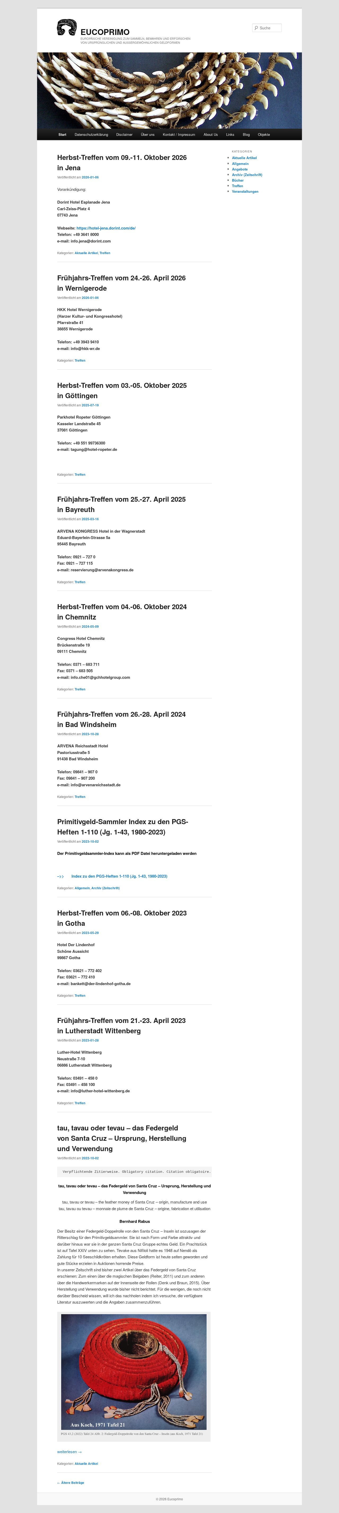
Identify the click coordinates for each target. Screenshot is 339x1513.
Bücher (238, 180)
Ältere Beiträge (70, 1482)
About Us (211, 134)
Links (230, 134)
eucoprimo (105, 31)
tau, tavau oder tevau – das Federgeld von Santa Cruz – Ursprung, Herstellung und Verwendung (121, 1138)
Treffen (105, 252)
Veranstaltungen (245, 191)
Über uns (148, 134)
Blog (246, 134)
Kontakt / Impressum (179, 134)
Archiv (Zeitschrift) (105, 888)
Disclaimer (124, 134)
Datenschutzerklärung (91, 134)
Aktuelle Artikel (86, 252)
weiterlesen (69, 1451)
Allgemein (82, 888)
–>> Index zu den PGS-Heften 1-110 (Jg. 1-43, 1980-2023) (112, 876)
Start (62, 134)
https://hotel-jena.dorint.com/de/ (106, 228)
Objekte (264, 134)
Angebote (240, 169)
